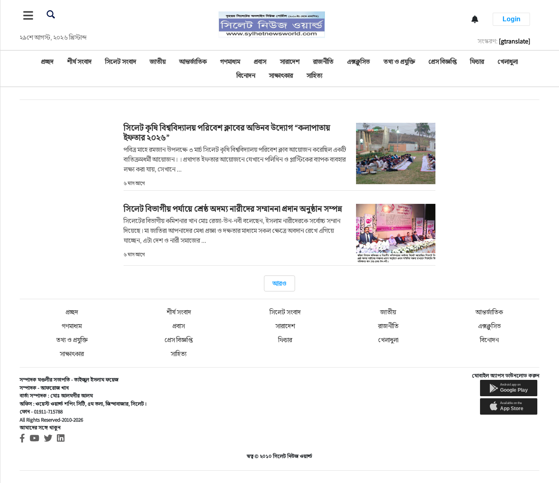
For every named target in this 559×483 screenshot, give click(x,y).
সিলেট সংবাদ (120, 61)
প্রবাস (260, 61)
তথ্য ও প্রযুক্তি (399, 61)
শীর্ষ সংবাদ (79, 61)
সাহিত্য (314, 75)
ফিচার (477, 61)
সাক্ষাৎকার (281, 75)
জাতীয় (158, 61)
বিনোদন (246, 75)
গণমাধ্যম (230, 61)
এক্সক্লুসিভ (358, 61)
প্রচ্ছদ (47, 61)
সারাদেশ (290, 61)
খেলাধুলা (508, 61)
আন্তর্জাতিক (193, 61)
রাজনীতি (323, 61)
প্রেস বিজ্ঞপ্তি (442, 61)
